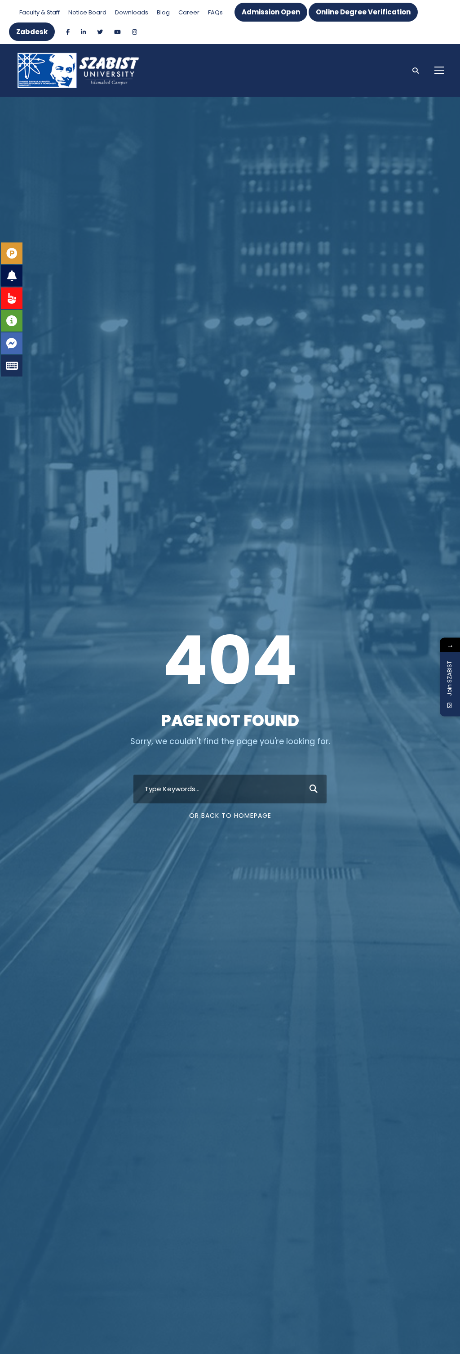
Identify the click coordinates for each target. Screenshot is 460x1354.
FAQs (215, 12)
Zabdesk (32, 31)
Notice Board (87, 12)
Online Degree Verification (363, 12)
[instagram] (134, 32)
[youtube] (117, 32)
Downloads (131, 12)
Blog (163, 12)
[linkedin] (83, 32)
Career (188, 12)
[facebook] (68, 32)
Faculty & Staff (39, 12)
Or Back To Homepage (230, 815)
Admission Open (271, 12)
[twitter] (100, 32)
